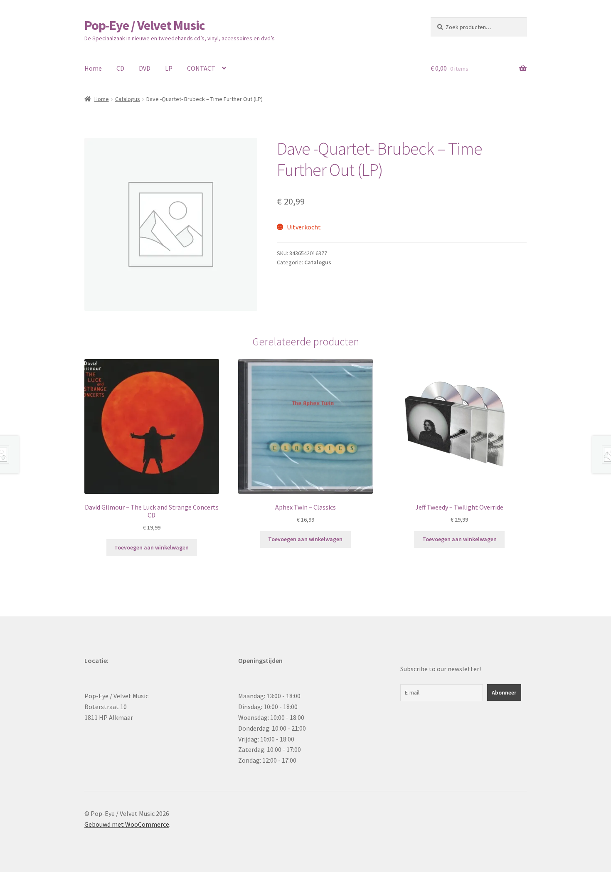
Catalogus (127, 99)
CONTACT (201, 68)
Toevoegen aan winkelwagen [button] (151, 547)
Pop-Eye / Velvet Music (144, 25)
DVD (144, 68)
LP (168, 68)
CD (120, 68)
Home (93, 68)
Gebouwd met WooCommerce (126, 824)
